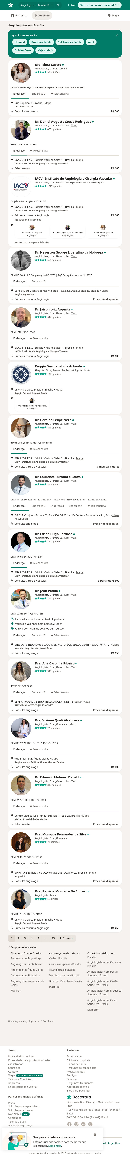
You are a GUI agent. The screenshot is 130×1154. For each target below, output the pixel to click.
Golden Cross (23, 50)
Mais (74, 125)
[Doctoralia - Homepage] (12, 4)
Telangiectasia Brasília (62, 969)
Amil (91, 42)
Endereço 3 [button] (57, 506)
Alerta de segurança (20, 1125)
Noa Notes (18, 1114)
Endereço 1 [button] (20, 93)
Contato (13, 1071)
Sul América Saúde (69, 42)
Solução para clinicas (20, 1110)
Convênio (44, 15)
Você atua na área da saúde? (98, 5)
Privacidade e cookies (21, 1056)
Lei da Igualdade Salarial (22, 1087)
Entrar (72, 5)
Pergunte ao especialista (81, 1068)
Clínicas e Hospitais (78, 1060)
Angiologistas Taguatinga (26, 958)
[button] (116, 35)
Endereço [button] (19, 150)
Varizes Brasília (58, 958)
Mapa (115, 15)
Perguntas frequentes (80, 1083)
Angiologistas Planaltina (25, 975)
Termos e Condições (20, 1079)
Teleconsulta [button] (61, 93)
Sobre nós (14, 1068)
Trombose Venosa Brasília (64, 975)
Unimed (20, 42)
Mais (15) (54, 987)
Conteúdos (14, 1118)
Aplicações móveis (78, 1087)
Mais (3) (15, 990)
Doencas (72, 1079)
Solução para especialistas (24, 1106)
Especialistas (74, 1056)
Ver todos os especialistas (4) (32, 242)
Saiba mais (54, 1146)
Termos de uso (17, 1121)
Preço (11, 1102)
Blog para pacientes (79, 1090)
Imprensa (14, 1083)
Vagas (25, 1075)
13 (53, 938)
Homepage (14, 1021)
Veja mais (44, 50)
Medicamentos (76, 1071)
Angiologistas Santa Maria (26, 964)
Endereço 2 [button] (38, 93)
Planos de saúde (77, 1064)
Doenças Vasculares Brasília (65, 981)
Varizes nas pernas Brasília (65, 964)
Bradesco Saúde (41, 42)
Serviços (72, 1075)
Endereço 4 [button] (75, 506)
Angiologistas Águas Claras (27, 969)
